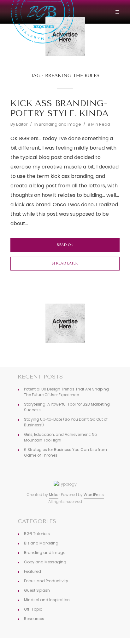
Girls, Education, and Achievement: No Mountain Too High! (60, 437)
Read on (65, 245)
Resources (34, 618)
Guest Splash (37, 590)
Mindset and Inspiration (47, 599)
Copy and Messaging (45, 562)
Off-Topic (33, 609)
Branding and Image (60, 124)
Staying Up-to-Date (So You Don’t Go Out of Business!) (66, 422)
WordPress (94, 494)
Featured (32, 571)
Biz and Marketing (41, 543)
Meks (53, 494)
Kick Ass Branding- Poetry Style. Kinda (59, 108)
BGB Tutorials (37, 533)
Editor (22, 124)
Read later (67, 263)
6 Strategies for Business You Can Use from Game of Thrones (65, 452)
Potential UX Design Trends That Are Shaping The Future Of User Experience (66, 391)
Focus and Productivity (46, 581)
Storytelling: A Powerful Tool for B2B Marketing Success (67, 407)
